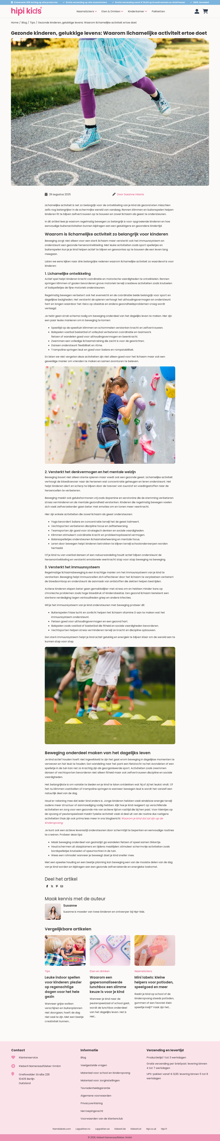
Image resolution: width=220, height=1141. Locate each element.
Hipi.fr (164, 1128)
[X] (52, 886)
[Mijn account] (197, 11)
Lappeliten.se (102, 1128)
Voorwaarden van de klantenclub (102, 1118)
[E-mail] (61, 886)
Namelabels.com (62, 1128)
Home (15, 22)
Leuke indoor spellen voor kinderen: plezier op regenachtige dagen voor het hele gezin (63, 987)
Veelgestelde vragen (94, 1065)
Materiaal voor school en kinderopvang (105, 1073)
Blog (24, 22)
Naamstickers (143, 971)
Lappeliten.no (83, 1128)
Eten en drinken (100, 971)
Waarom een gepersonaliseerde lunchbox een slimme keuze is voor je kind (108, 984)
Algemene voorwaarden (96, 1096)
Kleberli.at (136, 1128)
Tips (32, 22)
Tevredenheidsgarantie (95, 1088)
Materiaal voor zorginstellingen (100, 1080)
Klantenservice (28, 1057)
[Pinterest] (56, 886)
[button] (205, 11)
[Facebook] (47, 886)
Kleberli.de (120, 1128)
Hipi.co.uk (151, 1128)
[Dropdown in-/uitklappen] (96, 11)
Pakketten (158, 11)
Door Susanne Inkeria (130, 194)
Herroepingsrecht (92, 1111)
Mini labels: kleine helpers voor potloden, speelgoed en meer (153, 982)
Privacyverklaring (92, 1103)
